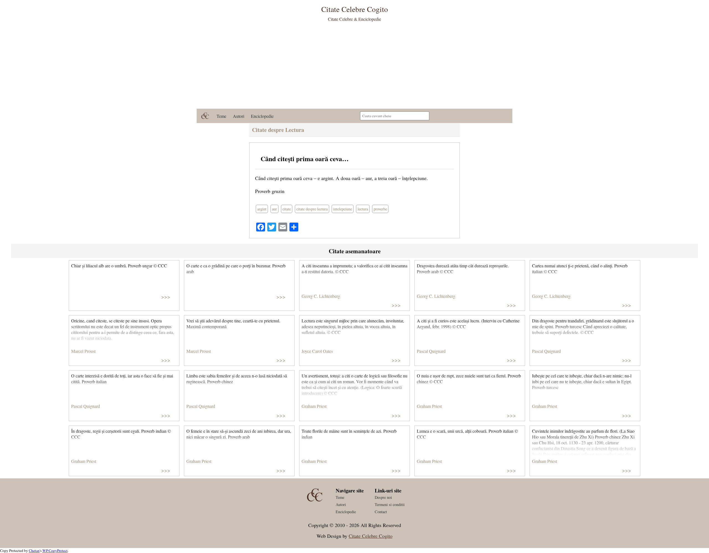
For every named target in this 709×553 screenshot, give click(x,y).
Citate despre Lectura (278, 130)
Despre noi (383, 497)
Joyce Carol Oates (317, 351)
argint (261, 209)
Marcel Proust (83, 351)
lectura (363, 209)
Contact (381, 511)
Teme (221, 116)
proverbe (380, 209)
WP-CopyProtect (55, 550)
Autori (238, 116)
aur (274, 209)
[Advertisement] (354, 67)
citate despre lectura (312, 209)
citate (286, 209)
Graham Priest (314, 406)
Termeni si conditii (390, 504)
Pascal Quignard (431, 351)
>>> (165, 296)
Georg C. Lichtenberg (321, 296)
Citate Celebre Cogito (370, 536)
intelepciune (342, 209)
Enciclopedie (262, 116)
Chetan (34, 550)
